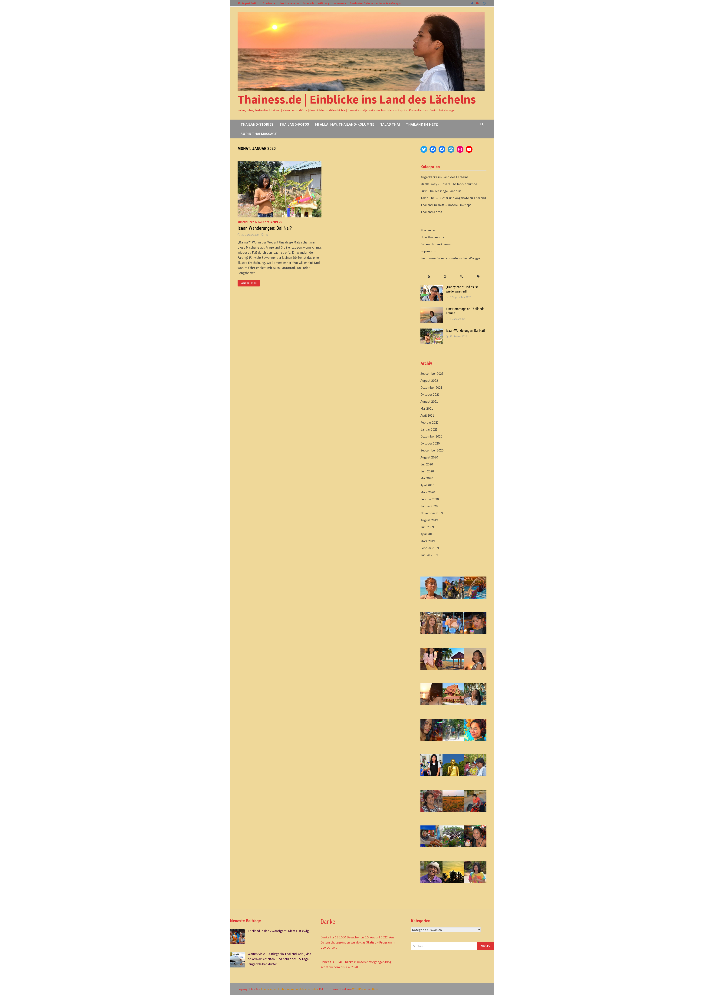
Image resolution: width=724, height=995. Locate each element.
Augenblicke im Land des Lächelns (260, 222)
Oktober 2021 (430, 394)
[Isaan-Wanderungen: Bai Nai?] (431, 331)
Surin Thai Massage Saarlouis (440, 191)
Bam (375, 989)
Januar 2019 (429, 555)
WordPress (359, 989)
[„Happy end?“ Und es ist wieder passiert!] (431, 287)
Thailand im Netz (422, 124)
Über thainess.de (289, 3)
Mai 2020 (426, 478)
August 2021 (429, 401)
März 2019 (427, 541)
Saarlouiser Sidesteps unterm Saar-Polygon (375, 3)
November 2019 (431, 513)
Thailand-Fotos (294, 124)
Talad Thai (390, 124)
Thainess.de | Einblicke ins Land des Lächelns (357, 99)
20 (267, 234)
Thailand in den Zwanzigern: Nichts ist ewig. (279, 931)
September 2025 (431, 373)
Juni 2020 (427, 471)
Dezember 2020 (431, 436)
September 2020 (431, 450)
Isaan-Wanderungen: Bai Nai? (265, 228)
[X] (481, 3)
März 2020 (427, 492)
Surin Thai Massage (259, 133)
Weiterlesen (250, 283)
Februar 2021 (429, 422)
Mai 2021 (426, 408)
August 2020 (429, 457)
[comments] (461, 276)
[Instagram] (484, 3)
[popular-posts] (428, 276)
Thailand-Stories (257, 124)
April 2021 (427, 415)
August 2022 (429, 380)
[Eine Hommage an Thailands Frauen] (431, 309)
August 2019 (429, 520)
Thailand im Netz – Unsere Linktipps (445, 205)
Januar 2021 (429, 429)
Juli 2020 (426, 464)
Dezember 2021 (431, 387)
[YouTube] (477, 3)
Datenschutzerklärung (315, 3)
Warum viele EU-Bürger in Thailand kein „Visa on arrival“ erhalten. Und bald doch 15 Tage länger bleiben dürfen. (279, 959)
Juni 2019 (427, 527)
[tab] (428, 276)
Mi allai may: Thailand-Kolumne (344, 124)
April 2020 (427, 485)
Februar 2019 (429, 548)
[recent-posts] (445, 276)
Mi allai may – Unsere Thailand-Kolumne (448, 184)
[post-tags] (478, 276)
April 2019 (427, 534)
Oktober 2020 (430, 443)
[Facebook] (472, 3)
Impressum (339, 3)
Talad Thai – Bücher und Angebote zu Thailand (453, 198)
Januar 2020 (429, 506)
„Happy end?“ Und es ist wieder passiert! (462, 289)
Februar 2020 (429, 499)
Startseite (269, 3)
